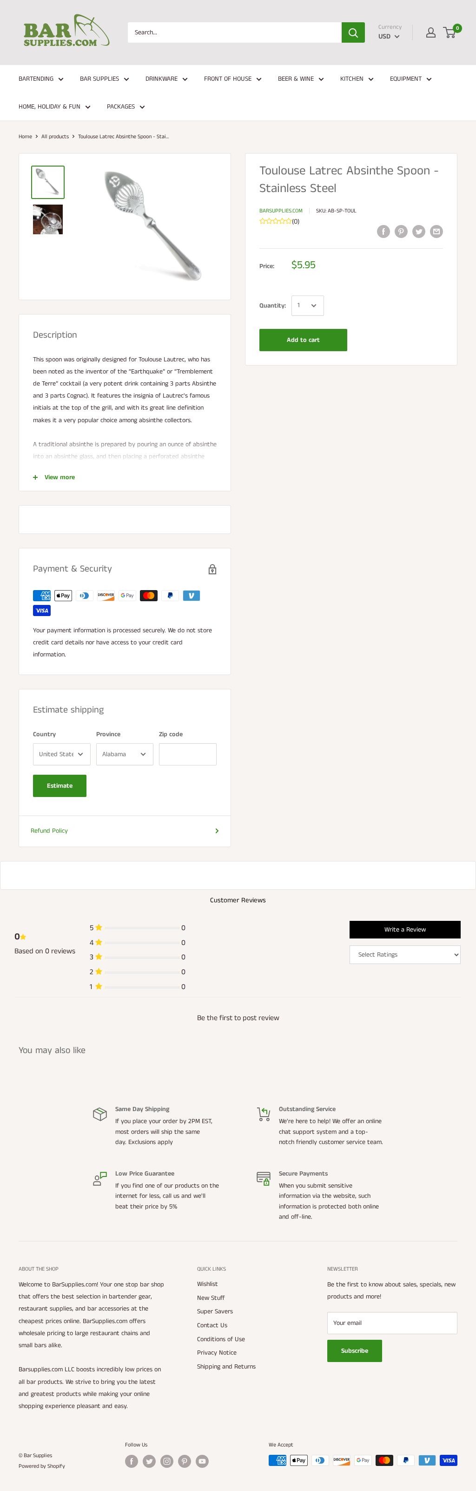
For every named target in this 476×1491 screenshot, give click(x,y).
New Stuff (211, 1298)
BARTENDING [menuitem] (36, 79)
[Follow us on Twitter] (149, 1461)
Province (108, 734)
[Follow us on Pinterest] (184, 1461)
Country (44, 734)
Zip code (171, 734)
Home (25, 137)
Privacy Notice (217, 1352)
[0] (450, 32)
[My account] (431, 32)
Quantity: (272, 305)
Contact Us (212, 1325)
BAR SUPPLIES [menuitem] (99, 79)
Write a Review (405, 929)
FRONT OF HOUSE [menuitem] (227, 79)
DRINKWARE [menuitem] (161, 79)
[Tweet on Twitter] (418, 231)
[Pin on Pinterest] (401, 231)
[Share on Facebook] (383, 231)
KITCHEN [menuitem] (352, 79)
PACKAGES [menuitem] (121, 106)
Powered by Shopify (42, 1466)
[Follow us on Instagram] (166, 1461)
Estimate (60, 785)
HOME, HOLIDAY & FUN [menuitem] (49, 106)
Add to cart (303, 340)
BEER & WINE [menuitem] (296, 79)
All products (55, 137)
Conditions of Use (221, 1339)
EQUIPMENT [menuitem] (406, 79)
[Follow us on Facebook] (131, 1461)
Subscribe (354, 1351)
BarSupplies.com (281, 211)
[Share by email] (436, 231)
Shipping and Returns (226, 1366)
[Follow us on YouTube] (202, 1461)
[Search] (353, 32)
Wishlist (207, 1284)
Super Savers (215, 1311)
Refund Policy (49, 830)
